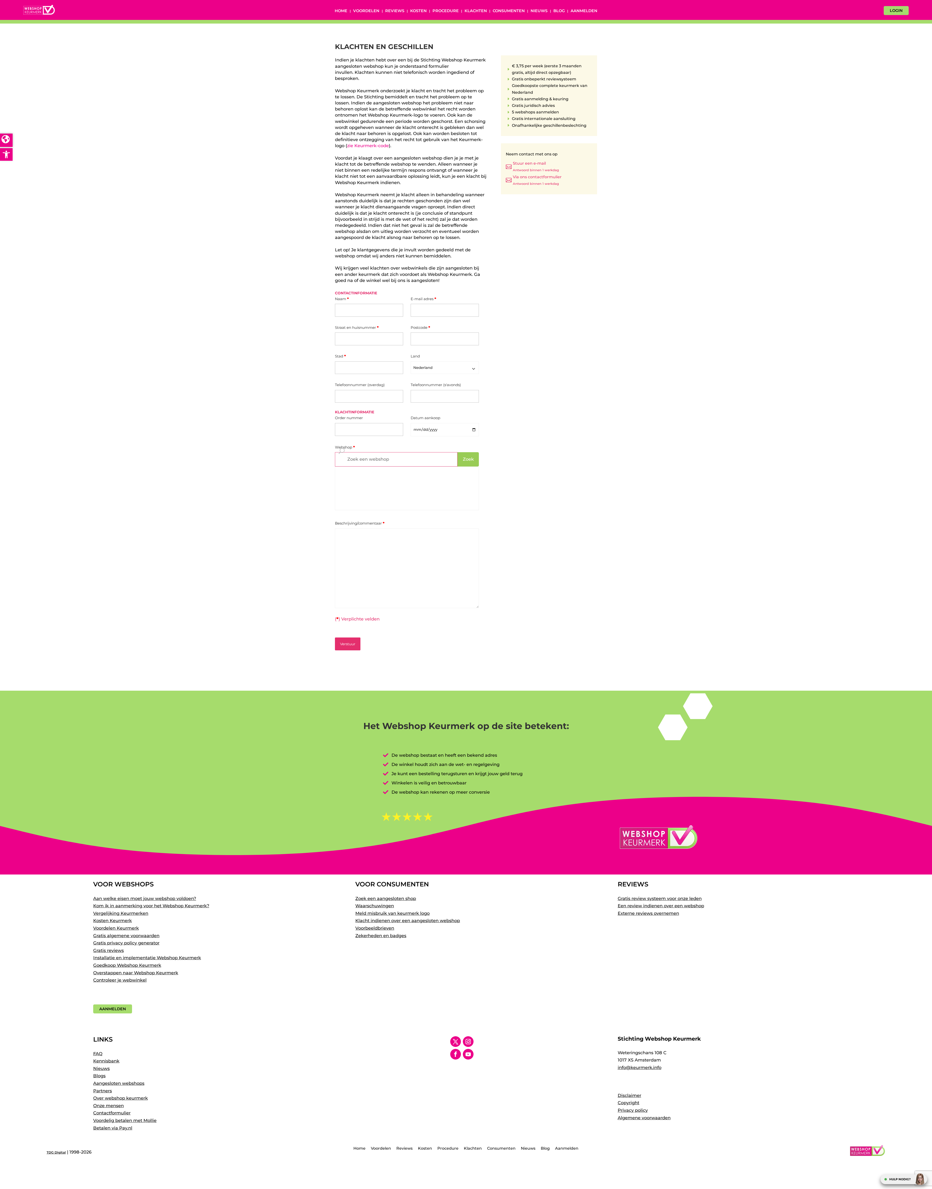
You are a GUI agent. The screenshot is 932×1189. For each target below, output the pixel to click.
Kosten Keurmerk (112, 920)
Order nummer (349, 418)
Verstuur (347, 644)
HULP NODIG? (900, 1179)
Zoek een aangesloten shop (385, 898)
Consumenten (509, 11)
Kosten (418, 11)
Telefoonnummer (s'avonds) (436, 384)
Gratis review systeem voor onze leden (660, 898)
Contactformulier (112, 1113)
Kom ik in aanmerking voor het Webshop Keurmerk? (151, 906)
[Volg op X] (455, 1041)
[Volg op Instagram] (468, 1041)
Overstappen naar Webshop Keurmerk (135, 973)
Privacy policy (633, 1110)
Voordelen (366, 11)
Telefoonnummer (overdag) (360, 384)
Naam (342, 299)
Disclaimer (629, 1095)
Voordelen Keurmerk (116, 928)
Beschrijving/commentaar (359, 523)
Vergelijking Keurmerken (120, 913)
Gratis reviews (108, 950)
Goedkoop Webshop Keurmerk (127, 965)
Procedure (446, 11)
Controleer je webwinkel (120, 980)
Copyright (628, 1102)
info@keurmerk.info (639, 1067)
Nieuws (539, 11)
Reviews (394, 11)
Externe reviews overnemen (648, 913)
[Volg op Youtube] (468, 1054)
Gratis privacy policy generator (126, 943)
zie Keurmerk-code (368, 145)
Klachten (476, 11)
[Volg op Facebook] (455, 1054)
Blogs (99, 1076)
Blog (559, 11)
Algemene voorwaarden (644, 1118)
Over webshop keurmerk (120, 1098)
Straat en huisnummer (357, 327)
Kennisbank (106, 1061)
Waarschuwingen (374, 906)
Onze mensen (108, 1105)
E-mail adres (423, 299)
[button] (6, 154)
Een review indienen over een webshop (661, 906)
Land (415, 356)
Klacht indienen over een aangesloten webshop (407, 920)
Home (341, 11)
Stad (340, 356)
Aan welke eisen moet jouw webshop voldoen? (144, 898)
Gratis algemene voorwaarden (126, 935)
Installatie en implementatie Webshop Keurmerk (147, 957)
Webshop (345, 447)
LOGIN (896, 10)
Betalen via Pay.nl (112, 1128)
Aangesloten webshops (118, 1083)
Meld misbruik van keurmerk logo (392, 913)
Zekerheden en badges (380, 935)
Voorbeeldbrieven (374, 928)
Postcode (420, 327)
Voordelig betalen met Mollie (125, 1120)
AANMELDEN (112, 1009)
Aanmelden (584, 11)
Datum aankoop (425, 418)
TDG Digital (56, 1152)
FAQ (97, 1053)
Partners (102, 1091)
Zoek (468, 459)
